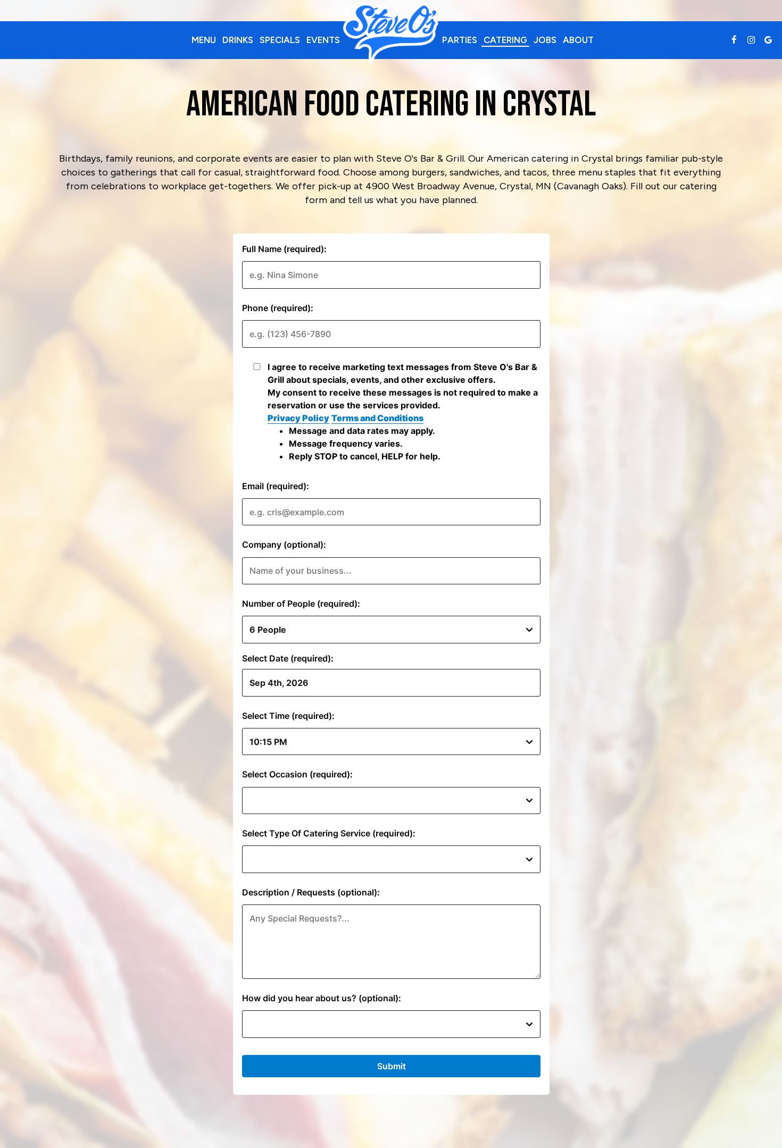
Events (323, 40)
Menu (204, 40)
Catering (505, 40)
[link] (391, 34)
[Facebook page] (734, 39)
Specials (280, 40)
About (578, 40)
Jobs (545, 40)
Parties (459, 40)
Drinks (237, 40)
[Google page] (768, 39)
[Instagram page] (751, 39)
